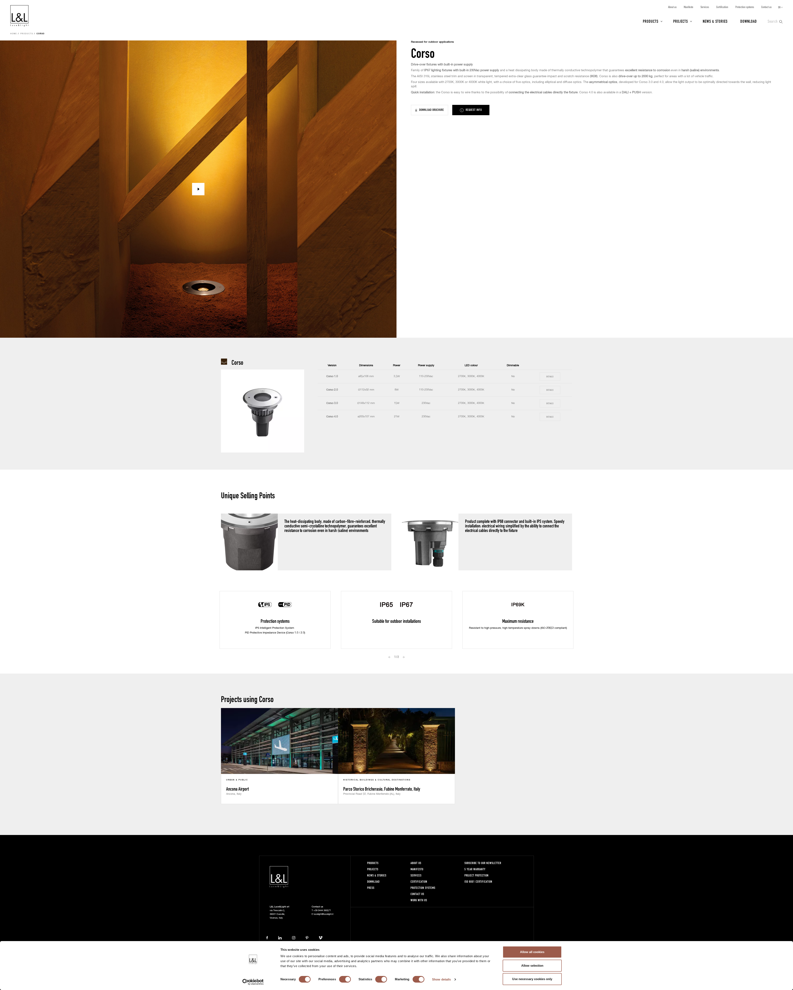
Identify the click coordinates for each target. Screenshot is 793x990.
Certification (722, 6)
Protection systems (744, 6)
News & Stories (715, 21)
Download (748, 21)
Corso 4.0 (332, 416)
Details (549, 376)
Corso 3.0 (332, 403)
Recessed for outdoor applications (432, 42)
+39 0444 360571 (322, 910)
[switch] (345, 979)
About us (672, 6)
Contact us (766, 6)
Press (370, 887)
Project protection (476, 875)
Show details (441, 979)
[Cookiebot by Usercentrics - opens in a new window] (253, 982)
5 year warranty (475, 869)
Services (704, 6)
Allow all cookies (532, 952)
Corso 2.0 (332, 389)
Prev (389, 657)
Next (403, 657)
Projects (680, 21)
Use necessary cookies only (532, 979)
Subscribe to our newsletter (482, 862)
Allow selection (532, 965)
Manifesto (688, 6)
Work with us (419, 900)
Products (650, 21)
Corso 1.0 (332, 376)
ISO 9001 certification (478, 881)
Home (13, 34)
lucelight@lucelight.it (323, 914)
